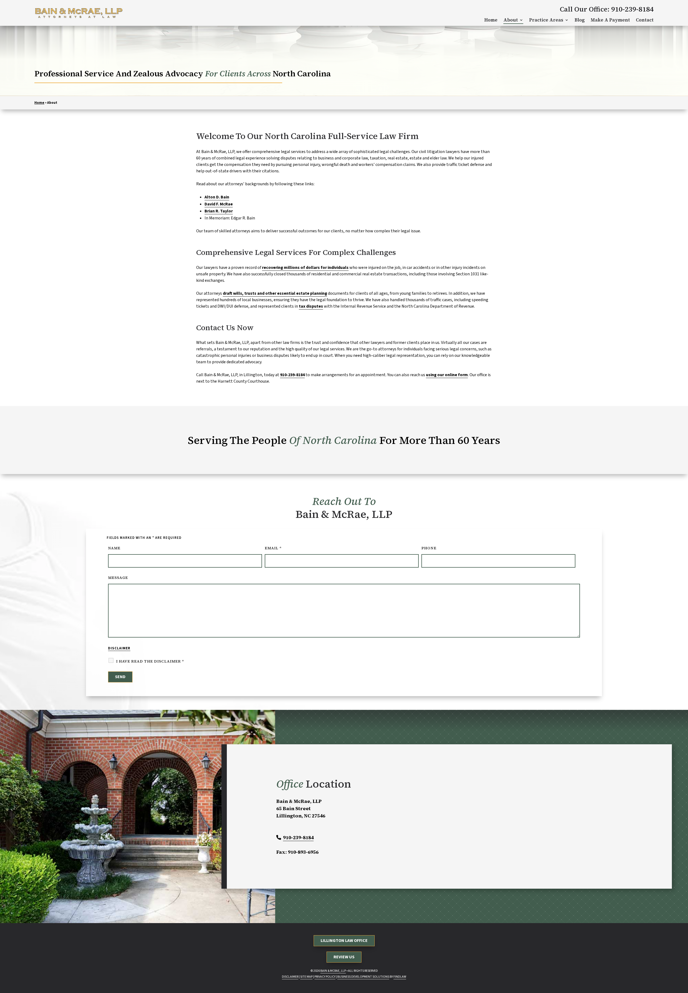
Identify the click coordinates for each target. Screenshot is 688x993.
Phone (428, 548)
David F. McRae (219, 204)
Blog (580, 20)
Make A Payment (610, 20)
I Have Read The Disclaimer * (150, 661)
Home (490, 20)
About (510, 20)
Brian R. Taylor (219, 211)
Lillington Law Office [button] (344, 941)
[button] (680, 985)
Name (114, 548)
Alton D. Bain (217, 197)
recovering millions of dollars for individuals (305, 268)
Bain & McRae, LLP (333, 971)
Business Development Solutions (363, 976)
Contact (645, 20)
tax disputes (311, 306)
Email (273, 548)
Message (118, 577)
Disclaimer (119, 648)
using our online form (447, 375)
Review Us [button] (344, 957)
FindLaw (399, 976)
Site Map (306, 976)
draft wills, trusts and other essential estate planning (275, 293)
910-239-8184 (632, 9)
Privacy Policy (324, 976)
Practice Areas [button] (546, 20)
